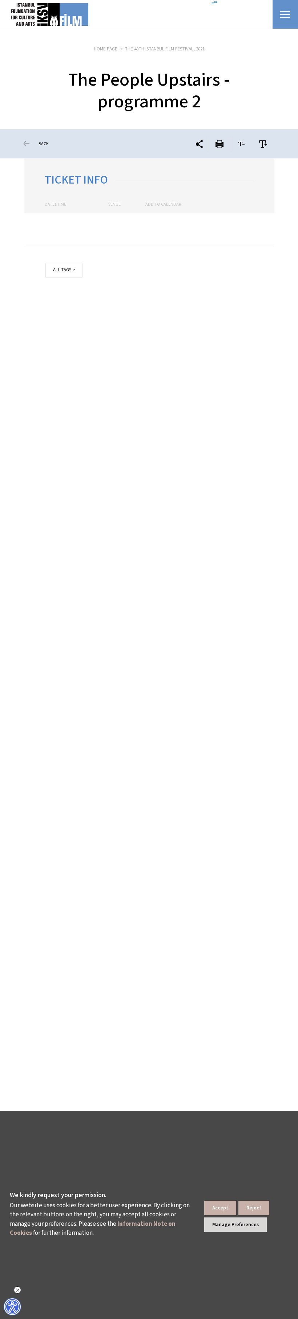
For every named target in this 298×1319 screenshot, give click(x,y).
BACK (44, 144)
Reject (253, 1208)
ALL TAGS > (64, 270)
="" (215, 3)
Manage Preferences (235, 1224)
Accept (220, 1208)
